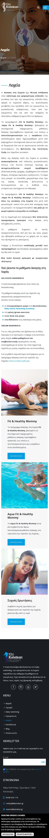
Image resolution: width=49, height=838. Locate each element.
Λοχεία (9, 720)
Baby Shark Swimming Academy (20, 308)
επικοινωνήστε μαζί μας (19, 361)
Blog (8, 728)
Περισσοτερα (16, 456)
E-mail (6, 757)
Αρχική (3, 57)
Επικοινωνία (11, 733)
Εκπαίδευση (11, 724)
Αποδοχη (7, 834)
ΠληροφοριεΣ (25, 834)
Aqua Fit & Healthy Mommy (20, 515)
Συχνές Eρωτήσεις (20, 600)
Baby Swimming (12, 712)
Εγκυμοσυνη (11, 716)
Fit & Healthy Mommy (22, 421)
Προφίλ (9, 707)
